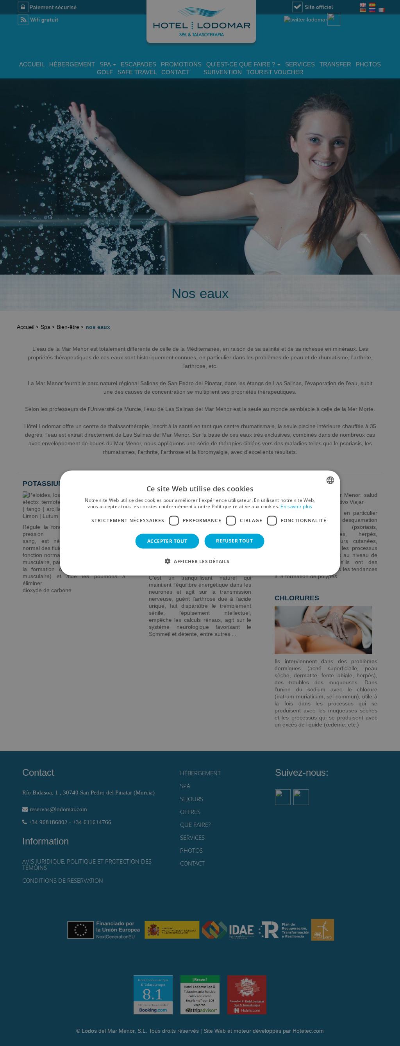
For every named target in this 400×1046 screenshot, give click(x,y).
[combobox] (330, 480)
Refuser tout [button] (234, 540)
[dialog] (200, 523)
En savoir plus (296, 506)
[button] (200, 561)
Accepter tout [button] (167, 540)
